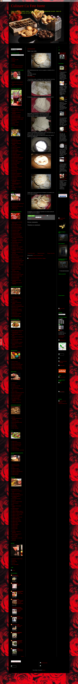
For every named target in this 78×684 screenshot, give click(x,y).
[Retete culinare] (61, 377)
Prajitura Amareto (15, 508)
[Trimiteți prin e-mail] (36, 217)
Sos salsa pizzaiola (15, 398)
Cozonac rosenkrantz (16, 363)
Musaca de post (15, 307)
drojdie (38, 218)
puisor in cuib (14, 171)
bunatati (32, 218)
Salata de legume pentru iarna (18, 260)
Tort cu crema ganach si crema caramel (16, 534)
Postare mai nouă (31, 253)
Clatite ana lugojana (16, 493)
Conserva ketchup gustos (17, 236)
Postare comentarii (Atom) (38, 255)
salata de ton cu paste (16, 445)
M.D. (18, 576)
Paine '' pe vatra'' (15, 428)
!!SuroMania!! (15, 575)
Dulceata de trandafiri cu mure (18, 117)
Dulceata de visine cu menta (17, 119)
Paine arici (14, 423)
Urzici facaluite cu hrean (16, 316)
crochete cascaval (15, 155)
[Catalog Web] (61, 365)
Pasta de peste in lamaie (17, 309)
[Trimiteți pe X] (38, 217)
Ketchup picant (15, 254)
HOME (13, 64)
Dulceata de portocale (16, 114)
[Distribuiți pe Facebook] (39, 217)
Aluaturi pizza (14, 382)
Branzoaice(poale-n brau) (17, 422)
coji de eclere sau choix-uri (17, 151)
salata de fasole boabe (16, 442)
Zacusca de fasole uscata (17, 275)
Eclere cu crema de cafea (17, 501)
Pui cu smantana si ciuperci (17, 342)
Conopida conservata (16, 234)
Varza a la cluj (14, 347)
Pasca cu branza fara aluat (17, 364)
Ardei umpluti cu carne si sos (17, 330)
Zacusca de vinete (15, 278)
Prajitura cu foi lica (15, 515)
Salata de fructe (15, 474)
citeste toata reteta (31, 76)
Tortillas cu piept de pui (16, 402)
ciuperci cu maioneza (16, 147)
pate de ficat (14, 170)
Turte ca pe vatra (15, 420)
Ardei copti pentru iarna (16, 224)
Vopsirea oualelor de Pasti (17, 368)
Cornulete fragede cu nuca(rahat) (16, 497)
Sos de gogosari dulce (16, 267)
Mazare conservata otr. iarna (17, 256)
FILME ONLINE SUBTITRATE (63, 53)
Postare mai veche (51, 253)
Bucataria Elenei (15, 599)
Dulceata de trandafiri (16, 116)
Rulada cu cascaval (16, 174)
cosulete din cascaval (16, 154)
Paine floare (14, 425)
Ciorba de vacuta (15, 204)
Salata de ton (14, 179)
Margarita (14, 560)
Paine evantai (14, 166)
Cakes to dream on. (16, 616)
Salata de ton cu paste (16, 313)
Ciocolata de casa (15, 489)
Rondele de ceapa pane (16, 173)
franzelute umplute (15, 163)
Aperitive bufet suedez (16, 140)
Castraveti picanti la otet (16, 233)
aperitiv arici (14, 139)
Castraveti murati (15, 231)
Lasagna (13, 384)
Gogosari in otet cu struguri (17, 246)
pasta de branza (15, 167)
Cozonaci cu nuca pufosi (17, 365)
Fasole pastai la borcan (16, 242)
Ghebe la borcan (15, 243)
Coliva (13, 299)
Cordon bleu (14, 153)
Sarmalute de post (15, 315)
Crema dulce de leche (16, 498)
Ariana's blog (15, 583)
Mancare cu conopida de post (18, 306)
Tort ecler (14, 540)
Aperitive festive (15, 141)
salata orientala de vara (16, 444)
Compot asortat (15, 108)
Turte (43, 218)
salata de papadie (15, 448)
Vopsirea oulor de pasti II (17, 367)
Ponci (13, 467)
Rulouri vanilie (14, 528)
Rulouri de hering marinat (17, 176)
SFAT (13, 185)
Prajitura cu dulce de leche (17, 514)
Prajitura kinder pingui (16, 519)
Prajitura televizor (15, 524)
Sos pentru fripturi (15, 271)
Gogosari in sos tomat (16, 248)
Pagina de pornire (41, 253)
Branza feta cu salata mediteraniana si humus (16, 298)
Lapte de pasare (15, 503)
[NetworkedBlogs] (62, 194)
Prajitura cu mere (15, 468)
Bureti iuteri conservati (16, 225)
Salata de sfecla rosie (16, 263)
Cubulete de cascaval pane (17, 158)
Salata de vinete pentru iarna (17, 264)
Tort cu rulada (14, 536)
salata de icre (14, 447)
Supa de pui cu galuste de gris (18, 203)
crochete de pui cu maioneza (17, 157)
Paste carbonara (15, 387)
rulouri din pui (14, 177)
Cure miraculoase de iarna (17, 67)
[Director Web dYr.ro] (62, 309)
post (41, 218)
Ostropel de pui (15, 340)
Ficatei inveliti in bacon (16, 161)
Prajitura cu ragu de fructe (17, 517)
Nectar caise (14, 120)
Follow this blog (63, 196)
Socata (13, 123)
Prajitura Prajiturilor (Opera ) (17, 511)
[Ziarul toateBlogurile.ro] (60, 382)
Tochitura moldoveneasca (17, 346)
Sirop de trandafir (15, 122)
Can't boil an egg (15, 624)
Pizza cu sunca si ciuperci (17, 393)
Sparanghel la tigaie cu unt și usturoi (19, 642)
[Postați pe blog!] (37, 217)
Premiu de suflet (15, 59)
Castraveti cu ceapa (16, 230)
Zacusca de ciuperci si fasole (17, 274)
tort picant (14, 189)
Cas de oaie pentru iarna (17, 228)
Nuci (13, 504)
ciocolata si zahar (16, 648)
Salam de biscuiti (15, 472)
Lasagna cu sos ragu (16, 385)
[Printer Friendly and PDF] (31, 216)
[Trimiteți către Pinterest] (40, 217)
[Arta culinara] (61, 391)
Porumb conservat (15, 257)
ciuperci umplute (15, 150)
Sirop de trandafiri (15, 266)
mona (61, 330)
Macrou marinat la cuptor (17, 304)
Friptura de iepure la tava (17, 339)
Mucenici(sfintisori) (15, 465)
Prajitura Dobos (15, 509)
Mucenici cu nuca (15, 464)
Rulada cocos (14, 527)
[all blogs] (13, 570)
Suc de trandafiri (15, 564)
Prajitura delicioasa (15, 518)
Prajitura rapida (15, 522)
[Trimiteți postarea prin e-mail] (47, 215)
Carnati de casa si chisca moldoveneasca (17, 332)
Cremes (18, 633)
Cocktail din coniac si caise (17, 558)
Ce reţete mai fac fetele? (17, 640)
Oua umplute (14, 164)
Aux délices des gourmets (17, 591)
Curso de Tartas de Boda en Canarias (20, 610)
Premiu (13, 58)
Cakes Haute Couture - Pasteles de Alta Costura (17, 608)
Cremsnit (14, 500)
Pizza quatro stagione (16, 396)
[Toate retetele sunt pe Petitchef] (62, 372)
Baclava (13, 416)
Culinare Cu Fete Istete (28, 6)
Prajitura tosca (15, 525)
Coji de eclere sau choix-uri (17, 494)
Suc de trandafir (15, 124)
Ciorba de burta (15, 208)
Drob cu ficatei (15, 160)
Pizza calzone (14, 391)
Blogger (43, 670)
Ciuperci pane (14, 148)
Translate (20, 50)
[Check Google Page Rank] (62, 219)
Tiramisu (13, 530)
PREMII (13, 61)
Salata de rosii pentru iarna (17, 261)
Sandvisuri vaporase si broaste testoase (16, 184)
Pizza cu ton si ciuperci (16, 395)
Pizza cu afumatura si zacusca (18, 392)
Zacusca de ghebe (15, 277)
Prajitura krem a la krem (16, 521)
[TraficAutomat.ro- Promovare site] (13, 667)
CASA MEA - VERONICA (17, 632)
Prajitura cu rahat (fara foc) (17, 471)
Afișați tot (22, 656)
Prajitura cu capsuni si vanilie (17, 512)
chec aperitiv (14, 145)
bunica (36, 218)
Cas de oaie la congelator (17, 227)
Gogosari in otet (15, 245)
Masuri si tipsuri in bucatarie (17, 65)
